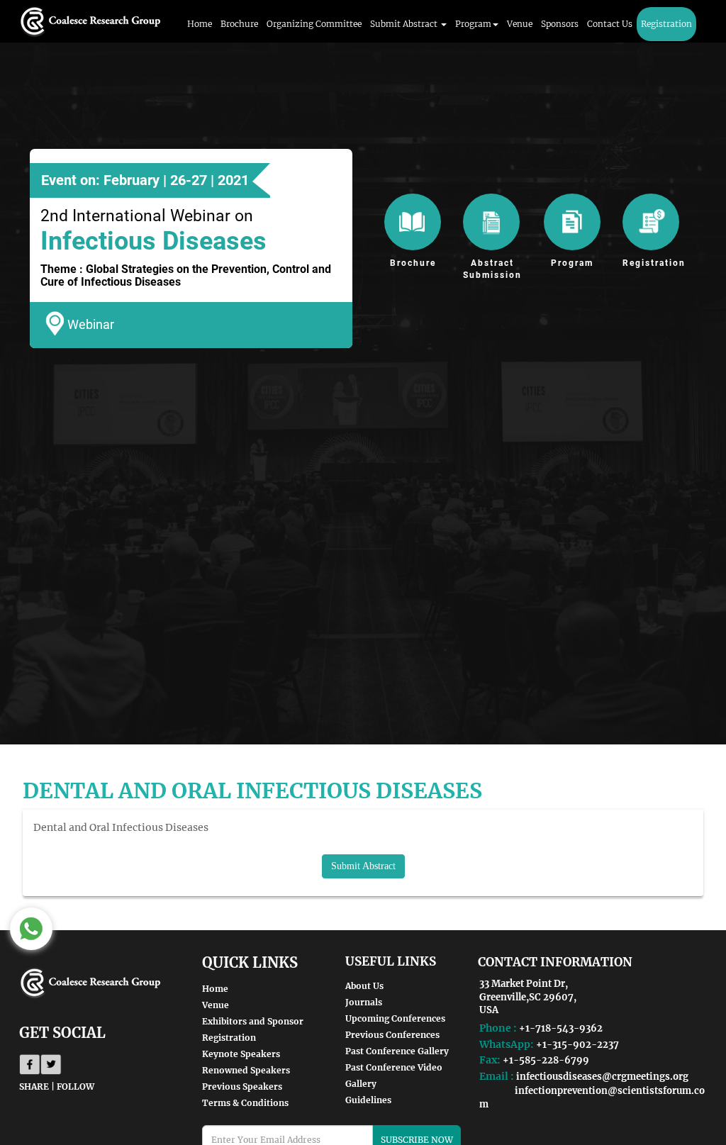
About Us (364, 986)
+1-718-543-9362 (561, 1028)
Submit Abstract (363, 866)
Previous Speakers (242, 1086)
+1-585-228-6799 (546, 1060)
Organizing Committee (314, 23)
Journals (363, 1002)
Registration (666, 23)
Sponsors (560, 23)
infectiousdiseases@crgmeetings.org (602, 1077)
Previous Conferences (392, 1034)
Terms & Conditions (245, 1102)
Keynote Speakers (241, 1054)
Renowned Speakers (246, 1070)
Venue (519, 23)
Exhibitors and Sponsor (252, 1021)
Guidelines (368, 1100)
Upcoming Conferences (395, 1018)
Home (199, 23)
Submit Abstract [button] (405, 23)
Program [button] (473, 23)
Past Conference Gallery (397, 1051)
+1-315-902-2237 (577, 1045)
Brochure (239, 23)
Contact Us (609, 23)
